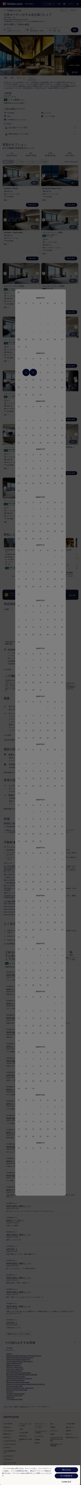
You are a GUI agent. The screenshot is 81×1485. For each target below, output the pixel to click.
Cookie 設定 (66, 1482)
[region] (40, 1475)
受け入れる (66, 1470)
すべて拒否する (66, 1476)
